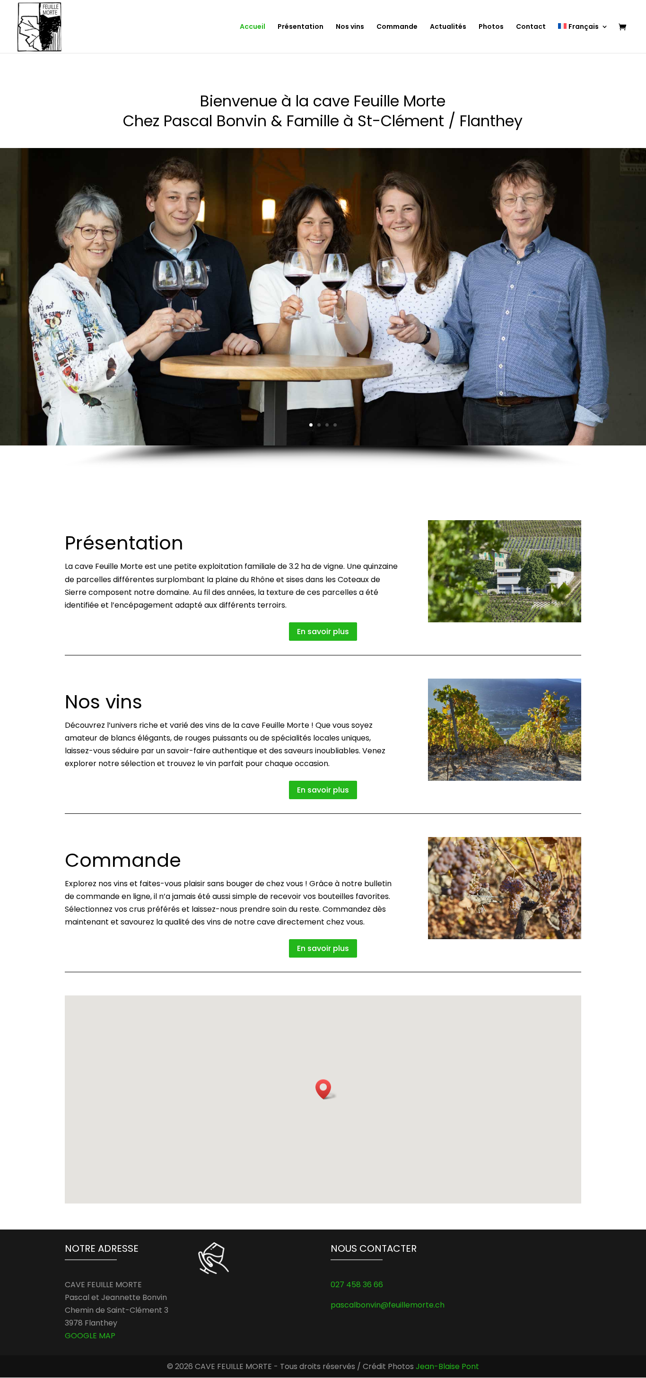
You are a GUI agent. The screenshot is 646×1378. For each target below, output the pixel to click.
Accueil (252, 27)
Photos (491, 27)
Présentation (300, 27)
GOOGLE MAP (90, 1335)
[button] (326, 1089)
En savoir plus (323, 631)
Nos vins (350, 27)
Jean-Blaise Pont (447, 1366)
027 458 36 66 (357, 1284)
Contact (531, 27)
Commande (397, 27)
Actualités (448, 27)
